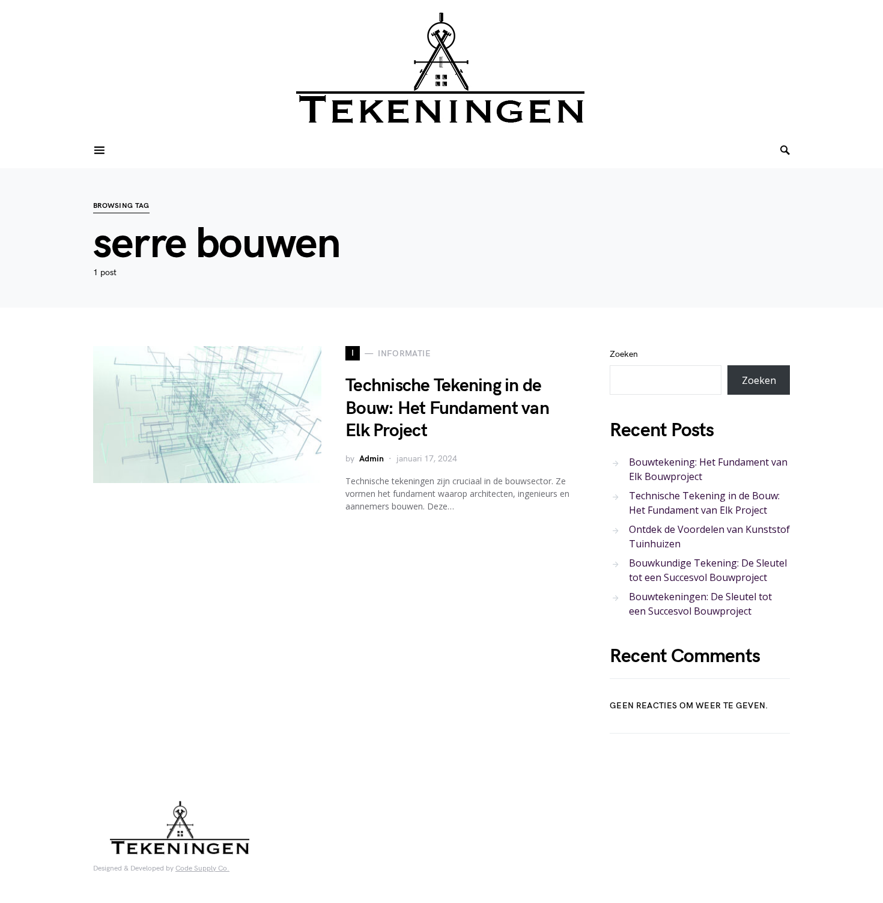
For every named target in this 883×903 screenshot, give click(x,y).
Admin (371, 459)
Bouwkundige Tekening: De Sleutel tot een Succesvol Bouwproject (708, 570)
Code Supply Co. (202, 868)
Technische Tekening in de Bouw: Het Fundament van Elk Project (447, 408)
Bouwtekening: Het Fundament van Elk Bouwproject (708, 469)
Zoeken (624, 354)
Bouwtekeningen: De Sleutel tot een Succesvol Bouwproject (700, 604)
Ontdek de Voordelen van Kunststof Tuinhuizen (709, 536)
